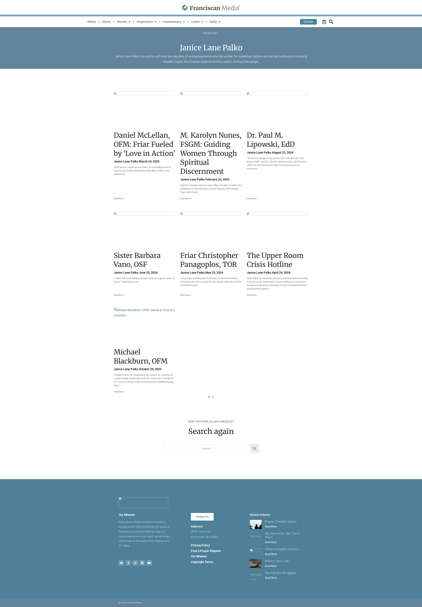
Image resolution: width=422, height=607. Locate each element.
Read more (271, 526)
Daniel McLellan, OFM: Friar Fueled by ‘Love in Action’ (144, 144)
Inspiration (144, 22)
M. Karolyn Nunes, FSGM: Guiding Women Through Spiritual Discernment (210, 153)
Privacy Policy (200, 545)
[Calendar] (324, 21)
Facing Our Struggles (280, 573)
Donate (308, 21)
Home (91, 22)
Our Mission (127, 514)
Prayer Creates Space (281, 521)
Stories (122, 22)
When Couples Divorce (282, 549)
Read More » (119, 198)
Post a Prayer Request (206, 551)
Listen (195, 22)
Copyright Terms (202, 562)
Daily (213, 22)
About (106, 22)
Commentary (171, 22)
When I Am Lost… (278, 561)
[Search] (332, 21)
